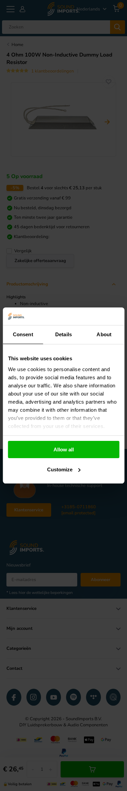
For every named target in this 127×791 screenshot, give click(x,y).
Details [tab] (63, 334)
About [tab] (104, 334)
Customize (59, 469)
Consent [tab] (23, 334)
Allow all (64, 449)
